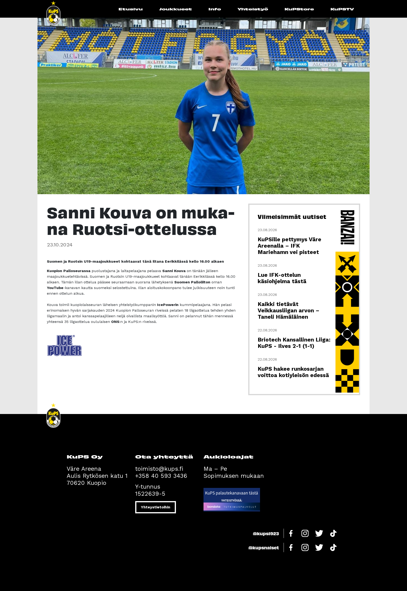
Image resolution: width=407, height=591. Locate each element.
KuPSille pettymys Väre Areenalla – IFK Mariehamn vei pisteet (289, 245)
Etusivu (130, 9)
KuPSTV (342, 9)
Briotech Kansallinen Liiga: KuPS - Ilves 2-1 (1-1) (294, 343)
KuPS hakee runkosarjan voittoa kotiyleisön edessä (293, 372)
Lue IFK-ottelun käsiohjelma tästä (282, 278)
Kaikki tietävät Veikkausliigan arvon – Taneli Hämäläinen (288, 310)
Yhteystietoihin (155, 507)
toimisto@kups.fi (159, 468)
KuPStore (299, 9)
